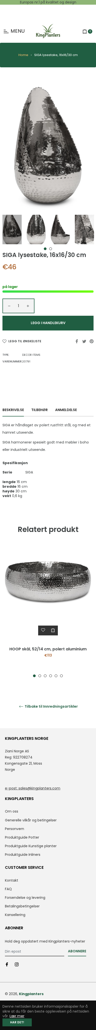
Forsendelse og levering (25, 897)
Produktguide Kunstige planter (31, 846)
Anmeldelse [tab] (66, 409)
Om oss (11, 811)
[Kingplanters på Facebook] (7, 964)
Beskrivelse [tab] (13, 409)
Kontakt (11, 880)
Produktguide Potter (22, 837)
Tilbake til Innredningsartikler (51, 706)
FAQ (8, 889)
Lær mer (17, 1016)
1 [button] (45, 248)
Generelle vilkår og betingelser (31, 820)
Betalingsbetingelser (22, 906)
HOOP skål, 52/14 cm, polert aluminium (48, 649)
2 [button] (50, 248)
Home (23, 55)
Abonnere (77, 951)
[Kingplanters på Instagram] (17, 964)
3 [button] (45, 675)
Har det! (17, 1022)
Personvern (14, 828)
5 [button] (56, 675)
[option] (48, 611)
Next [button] (90, 229)
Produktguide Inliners (22, 854)
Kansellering (15, 914)
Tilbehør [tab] (39, 409)
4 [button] (50, 675)
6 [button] (61, 675)
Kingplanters (31, 993)
